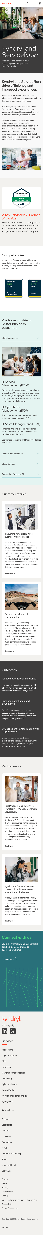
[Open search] (34, 3)
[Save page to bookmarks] (27, 3)
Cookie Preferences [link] (10, 1208)
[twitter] (13, 1031)
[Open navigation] (40, 3)
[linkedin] (4, 1031)
